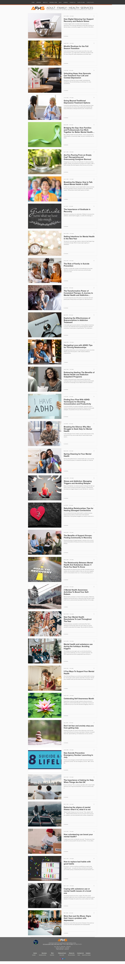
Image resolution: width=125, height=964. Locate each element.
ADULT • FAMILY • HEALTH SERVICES (69, 7)
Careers (88, 953)
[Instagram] (60, 958)
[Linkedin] (64, 958)
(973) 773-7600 (69, 944)
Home (35, 953)
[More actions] (94, 16)
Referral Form (62, 953)
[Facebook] (62, 958)
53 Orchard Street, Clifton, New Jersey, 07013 (52, 944)
